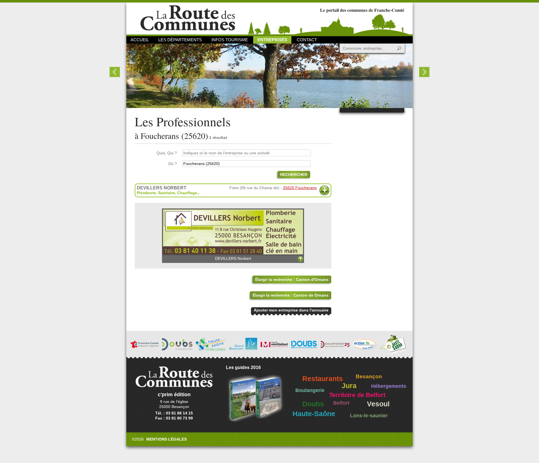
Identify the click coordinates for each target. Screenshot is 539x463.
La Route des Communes (188, 18)
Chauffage (187, 193)
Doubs (313, 404)
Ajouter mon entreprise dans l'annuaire (291, 310)
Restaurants (322, 378)
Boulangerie (310, 390)
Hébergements (388, 386)
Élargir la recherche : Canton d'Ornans (291, 279)
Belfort (341, 403)
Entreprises (272, 39)
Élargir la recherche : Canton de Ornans (290, 295)
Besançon (369, 376)
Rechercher (293, 174)
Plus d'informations (324, 190)
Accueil (140, 39)
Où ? (172, 163)
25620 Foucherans (300, 187)
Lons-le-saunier (369, 415)
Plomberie (146, 193)
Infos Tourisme (229, 39)
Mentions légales (166, 439)
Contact (307, 39)
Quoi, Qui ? (167, 153)
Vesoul (378, 404)
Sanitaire (166, 193)
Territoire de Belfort (357, 395)
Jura (349, 385)
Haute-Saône (314, 414)
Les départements (180, 39)
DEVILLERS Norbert (233, 258)
